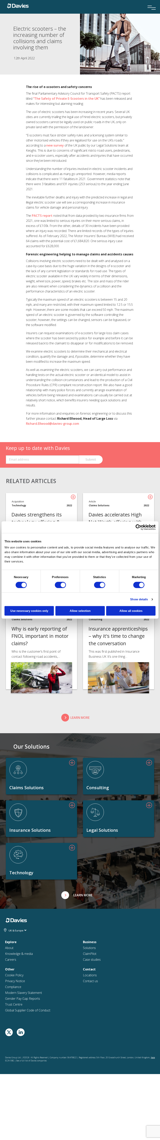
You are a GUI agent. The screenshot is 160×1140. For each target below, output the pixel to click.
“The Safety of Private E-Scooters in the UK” (66, 98)
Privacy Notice (15, 981)
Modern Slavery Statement (23, 993)
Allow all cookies (130, 610)
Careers (10, 959)
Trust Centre (13, 1004)
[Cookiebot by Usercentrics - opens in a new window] (138, 527)
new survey (55, 145)
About (9, 948)
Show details (139, 599)
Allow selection (80, 610)
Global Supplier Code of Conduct (27, 1010)
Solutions (89, 948)
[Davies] (18, 5)
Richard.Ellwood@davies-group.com (52, 423)
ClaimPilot (89, 954)
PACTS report (42, 215)
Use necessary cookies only (29, 610)
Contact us (90, 981)
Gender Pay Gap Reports (22, 998)
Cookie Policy (14, 975)
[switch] (60, 585)
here (153, 1057)
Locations (90, 975)
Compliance (13, 987)
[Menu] (150, 2)
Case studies (92, 959)
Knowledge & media (19, 954)
